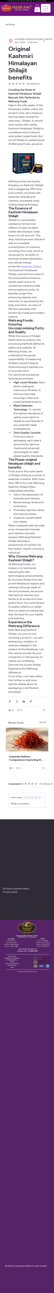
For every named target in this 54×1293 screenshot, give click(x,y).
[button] (37, 8)
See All (42, 722)
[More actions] (44, 41)
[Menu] (46, 8)
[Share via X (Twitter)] (16, 701)
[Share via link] (31, 701)
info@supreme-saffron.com (29, 949)
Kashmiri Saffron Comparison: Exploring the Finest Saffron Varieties (26, 758)
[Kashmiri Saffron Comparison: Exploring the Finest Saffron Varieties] (27, 739)
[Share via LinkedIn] (23, 701)
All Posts (10, 24)
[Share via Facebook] (9, 701)
